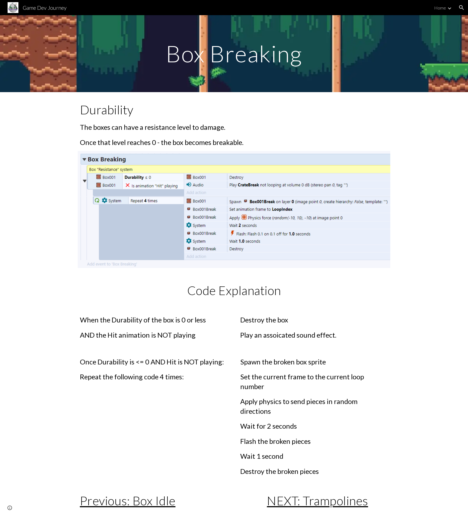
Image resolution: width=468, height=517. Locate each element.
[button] (461, 7)
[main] (234, 53)
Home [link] (440, 7)
